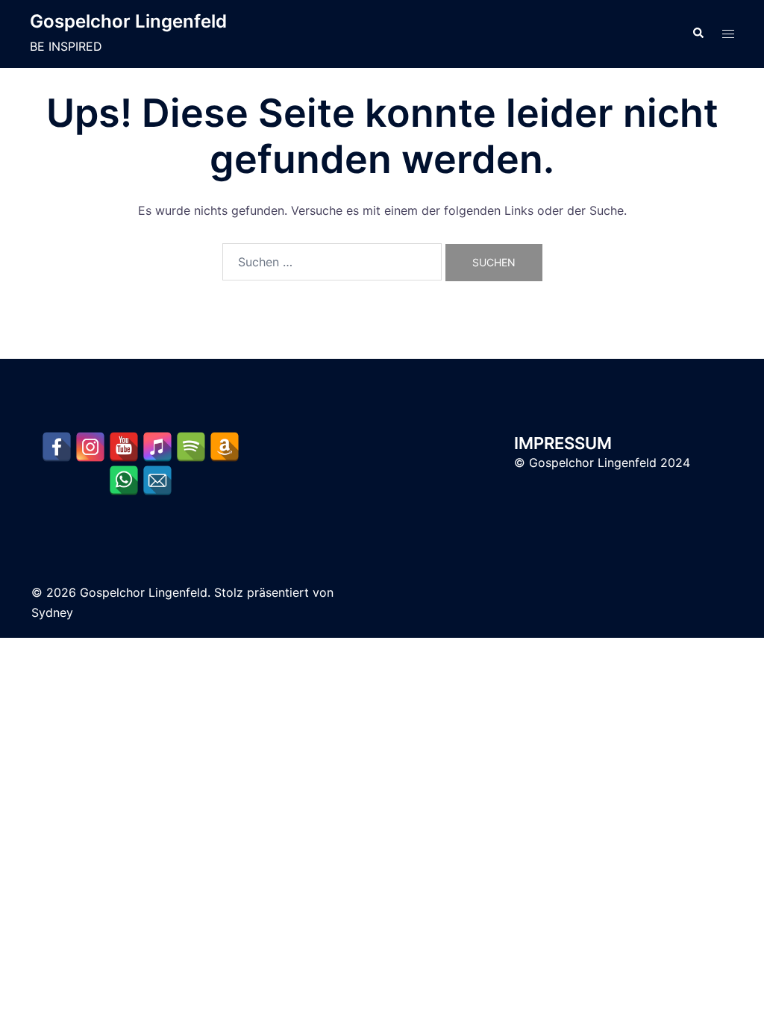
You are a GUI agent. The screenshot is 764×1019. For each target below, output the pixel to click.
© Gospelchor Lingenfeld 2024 (602, 462)
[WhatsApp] (124, 480)
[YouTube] (124, 447)
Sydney (52, 612)
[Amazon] (224, 447)
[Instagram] (90, 447)
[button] (698, 34)
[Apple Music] (157, 447)
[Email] (157, 480)
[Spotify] (191, 447)
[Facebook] (57, 447)
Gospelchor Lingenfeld (128, 21)
